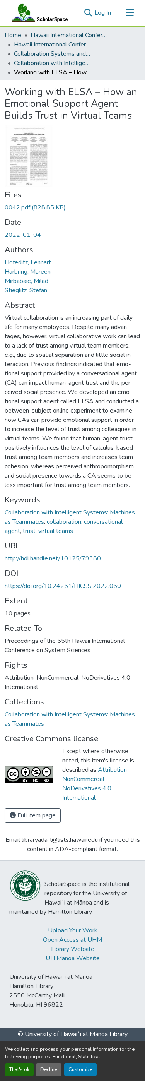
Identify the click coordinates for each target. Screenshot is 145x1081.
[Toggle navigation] (129, 12)
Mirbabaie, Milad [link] (26, 281)
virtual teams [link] (55, 531)
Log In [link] (102, 13)
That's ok (19, 1069)
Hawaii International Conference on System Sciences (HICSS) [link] (69, 35)
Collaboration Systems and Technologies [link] (52, 54)
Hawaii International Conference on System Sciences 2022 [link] (52, 44)
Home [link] (13, 35)
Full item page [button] (36, 815)
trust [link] (29, 531)
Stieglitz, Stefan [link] (26, 290)
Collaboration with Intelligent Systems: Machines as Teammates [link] (52, 63)
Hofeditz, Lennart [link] (28, 262)
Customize (80, 1069)
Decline (48, 1069)
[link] (72, 207)
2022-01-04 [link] (23, 235)
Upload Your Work (72, 930)
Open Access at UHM (72, 939)
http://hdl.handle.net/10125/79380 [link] (53, 558)
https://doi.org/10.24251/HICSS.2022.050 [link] (63, 586)
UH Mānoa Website (73, 958)
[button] (38, 12)
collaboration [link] (64, 521)
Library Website (72, 949)
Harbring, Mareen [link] (28, 271)
